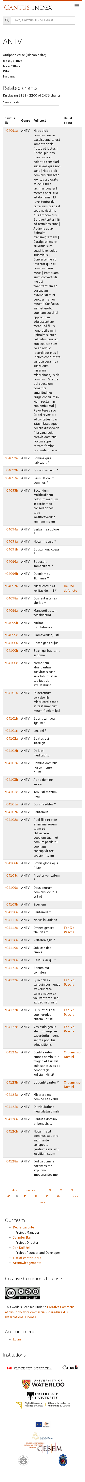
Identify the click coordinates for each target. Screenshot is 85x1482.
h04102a (11, 738)
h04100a (11, 643)
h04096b (11, 574)
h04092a (11, 458)
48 (58, 1196)
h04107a (11, 812)
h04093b (11, 490)
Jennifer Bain (22, 1237)
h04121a (11, 968)
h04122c (11, 1027)
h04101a (11, 693)
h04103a (11, 763)
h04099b (11, 623)
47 (47, 1196)
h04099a (11, 611)
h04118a (11, 940)
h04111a (11, 920)
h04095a (11, 541)
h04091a (11, 131)
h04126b (11, 1131)
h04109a (11, 888)
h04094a (11, 529)
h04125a (11, 1107)
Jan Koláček (21, 1248)
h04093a (11, 478)
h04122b (11, 1010)
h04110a (11, 912)
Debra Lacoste (23, 1227)
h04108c (11, 875)
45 (25, 1196)
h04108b (11, 863)
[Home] (29, 5)
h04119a (11, 948)
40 (50, 1190)
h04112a (11, 928)
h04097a (11, 586)
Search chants (11, 102)
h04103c (11, 792)
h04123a (11, 1052)
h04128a (11, 1161)
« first (14, 1190)
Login (17, 1339)
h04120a (11, 960)
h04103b (11, 780)
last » (42, 1202)
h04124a (11, 1095)
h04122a (11, 980)
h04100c (11, 663)
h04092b (11, 470)
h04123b (11, 1082)
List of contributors (27, 1258)
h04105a (11, 804)
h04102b (11, 751)
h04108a (11, 820)
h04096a (11, 562)
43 (8, 1196)
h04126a (11, 1119)
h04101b (11, 718)
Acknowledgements (27, 1263)
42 (72, 1190)
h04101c (11, 731)
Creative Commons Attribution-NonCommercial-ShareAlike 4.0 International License (40, 1312)
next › (75, 1196)
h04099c (11, 635)
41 (61, 1190)
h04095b (11, 549)
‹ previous (31, 1190)
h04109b (11, 904)
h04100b (11, 651)
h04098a (11, 598)
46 (36, 1196)
